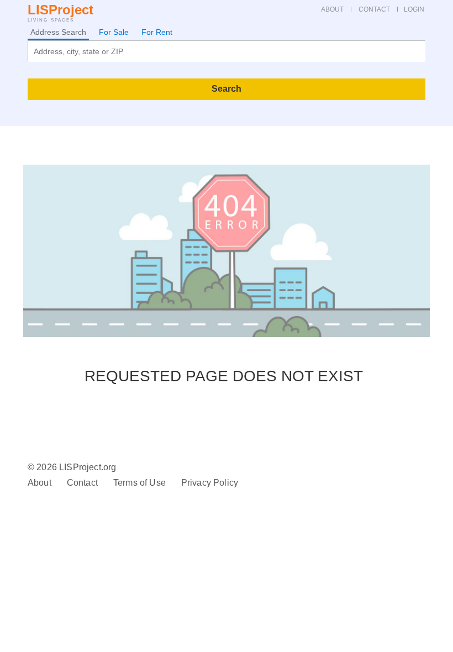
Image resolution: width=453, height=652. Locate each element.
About (39, 482)
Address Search (58, 32)
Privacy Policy (209, 482)
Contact (82, 482)
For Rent (156, 32)
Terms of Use (139, 482)
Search (226, 88)
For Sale (114, 32)
